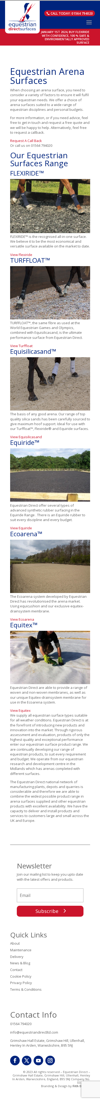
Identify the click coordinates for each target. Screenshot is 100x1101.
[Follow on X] (26, 1060)
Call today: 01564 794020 (72, 13)
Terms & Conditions (26, 989)
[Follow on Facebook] (15, 1060)
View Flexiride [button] (21, 254)
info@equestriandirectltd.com (34, 1032)
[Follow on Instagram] (50, 1060)
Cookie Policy (20, 976)
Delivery (16, 956)
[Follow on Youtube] (38, 1060)
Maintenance (20, 950)
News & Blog (20, 963)
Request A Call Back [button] (26, 140)
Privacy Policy (21, 982)
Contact (16, 969)
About (15, 943)
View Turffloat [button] (21, 345)
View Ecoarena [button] (22, 619)
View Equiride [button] (21, 528)
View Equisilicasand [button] (26, 436)
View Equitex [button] (20, 710)
